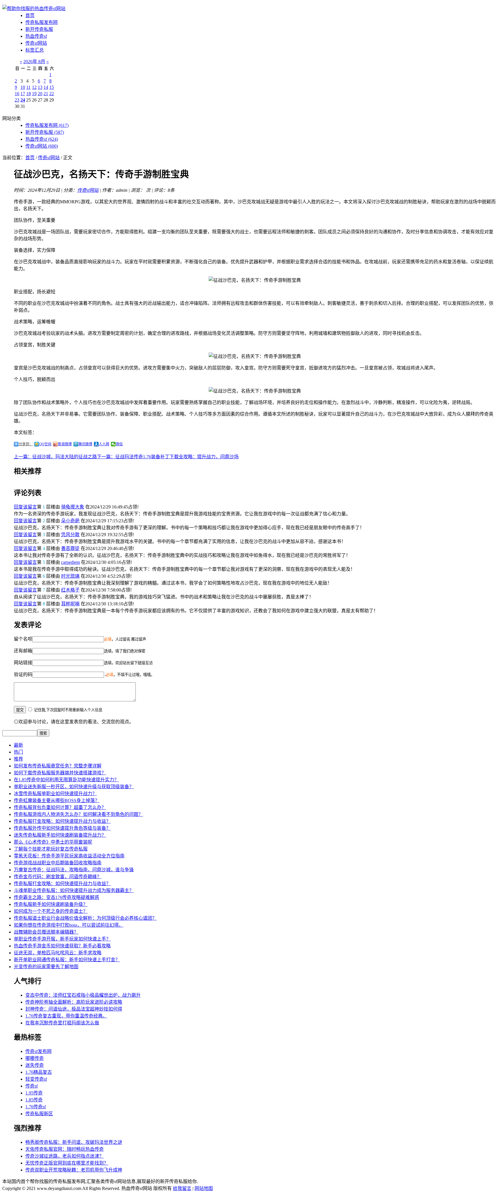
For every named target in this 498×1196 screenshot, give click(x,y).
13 (40, 87)
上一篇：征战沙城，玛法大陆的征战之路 (55, 456)
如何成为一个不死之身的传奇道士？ (51, 911)
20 (40, 93)
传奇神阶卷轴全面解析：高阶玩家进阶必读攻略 (73, 1002)
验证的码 (23, 674)
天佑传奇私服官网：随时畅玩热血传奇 (64, 1149)
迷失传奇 (34, 1065)
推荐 (18, 758)
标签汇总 (34, 50)
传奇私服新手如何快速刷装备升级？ (51, 904)
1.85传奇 (34, 1099)
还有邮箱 (23, 650)
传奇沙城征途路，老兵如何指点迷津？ (64, 1156)
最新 (18, 745)
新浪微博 (65, 444)
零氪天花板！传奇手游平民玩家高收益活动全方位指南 (69, 855)
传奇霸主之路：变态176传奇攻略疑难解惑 (56, 897)
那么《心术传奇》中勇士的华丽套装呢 (53, 842)
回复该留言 (25, 506)
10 (22, 87)
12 (34, 87)
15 (51, 87)
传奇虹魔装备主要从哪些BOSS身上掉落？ (56, 800)
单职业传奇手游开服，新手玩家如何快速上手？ (62, 938)
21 (46, 93)
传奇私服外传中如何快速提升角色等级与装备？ (62, 828)
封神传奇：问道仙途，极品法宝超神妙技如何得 (73, 1009)
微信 (119, 444)
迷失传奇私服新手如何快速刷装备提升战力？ (60, 835)
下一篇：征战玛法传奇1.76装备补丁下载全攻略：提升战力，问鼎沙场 (168, 456)
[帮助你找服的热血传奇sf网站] (33, 8)
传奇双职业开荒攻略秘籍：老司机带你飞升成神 (73, 1169)
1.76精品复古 (38, 1072)
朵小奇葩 (70, 520)
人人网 (104, 444)
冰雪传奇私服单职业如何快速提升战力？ (55, 793)
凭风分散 (70, 534)
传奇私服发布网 (41, 22)
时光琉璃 (70, 576)
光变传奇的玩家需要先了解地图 (46, 966)
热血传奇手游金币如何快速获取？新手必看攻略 (62, 945)
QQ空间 (45, 444)
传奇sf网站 (36, 43)
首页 (30, 15)
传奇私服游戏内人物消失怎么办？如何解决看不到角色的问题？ (78, 814)
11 (28, 87)
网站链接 (23, 662)
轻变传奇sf (36, 1079)
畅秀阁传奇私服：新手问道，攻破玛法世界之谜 (73, 1142)
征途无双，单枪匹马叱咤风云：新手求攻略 (57, 952)
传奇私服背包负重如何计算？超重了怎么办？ (60, 807)
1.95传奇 (34, 1092)
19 (34, 93)
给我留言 (182, 1188)
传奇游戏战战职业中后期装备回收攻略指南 (57, 862)
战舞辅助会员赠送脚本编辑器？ (46, 932)
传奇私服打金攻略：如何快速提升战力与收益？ (62, 821)
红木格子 (70, 589)
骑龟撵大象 (72, 506)
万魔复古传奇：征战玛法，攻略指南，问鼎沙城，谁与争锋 (74, 869)
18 (28, 93)
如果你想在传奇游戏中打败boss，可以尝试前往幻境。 (68, 925)
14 (46, 87)
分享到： (26, 444)
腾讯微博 (85, 444)
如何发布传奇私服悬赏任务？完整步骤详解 (57, 765)
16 (17, 93)
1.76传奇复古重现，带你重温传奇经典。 (66, 1015)
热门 (18, 752)
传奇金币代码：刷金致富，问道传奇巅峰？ (57, 876)
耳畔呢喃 (70, 603)
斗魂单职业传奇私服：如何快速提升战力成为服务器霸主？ (74, 890)
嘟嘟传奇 (34, 1058)
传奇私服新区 (39, 1113)
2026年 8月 (34, 61)
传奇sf (31, 1086)
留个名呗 (23, 639)
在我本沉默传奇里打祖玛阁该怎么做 (62, 1022)
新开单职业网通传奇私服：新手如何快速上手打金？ (67, 959)
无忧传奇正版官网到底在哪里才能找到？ (66, 1163)
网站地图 (204, 1188)
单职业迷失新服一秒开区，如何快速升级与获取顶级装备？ (74, 786)
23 (17, 99)
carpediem (70, 562)
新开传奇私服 (39, 29)
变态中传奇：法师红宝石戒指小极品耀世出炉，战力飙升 (83, 995)
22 (51, 93)
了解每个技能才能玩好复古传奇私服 (51, 848)
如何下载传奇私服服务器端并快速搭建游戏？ (60, 772)
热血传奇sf (36, 36)
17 (22, 93)
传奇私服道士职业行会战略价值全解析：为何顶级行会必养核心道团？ (85, 918)
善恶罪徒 (70, 548)
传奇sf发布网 (38, 1051)
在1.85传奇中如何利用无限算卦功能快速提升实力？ (66, 779)
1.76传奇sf (35, 1106)
